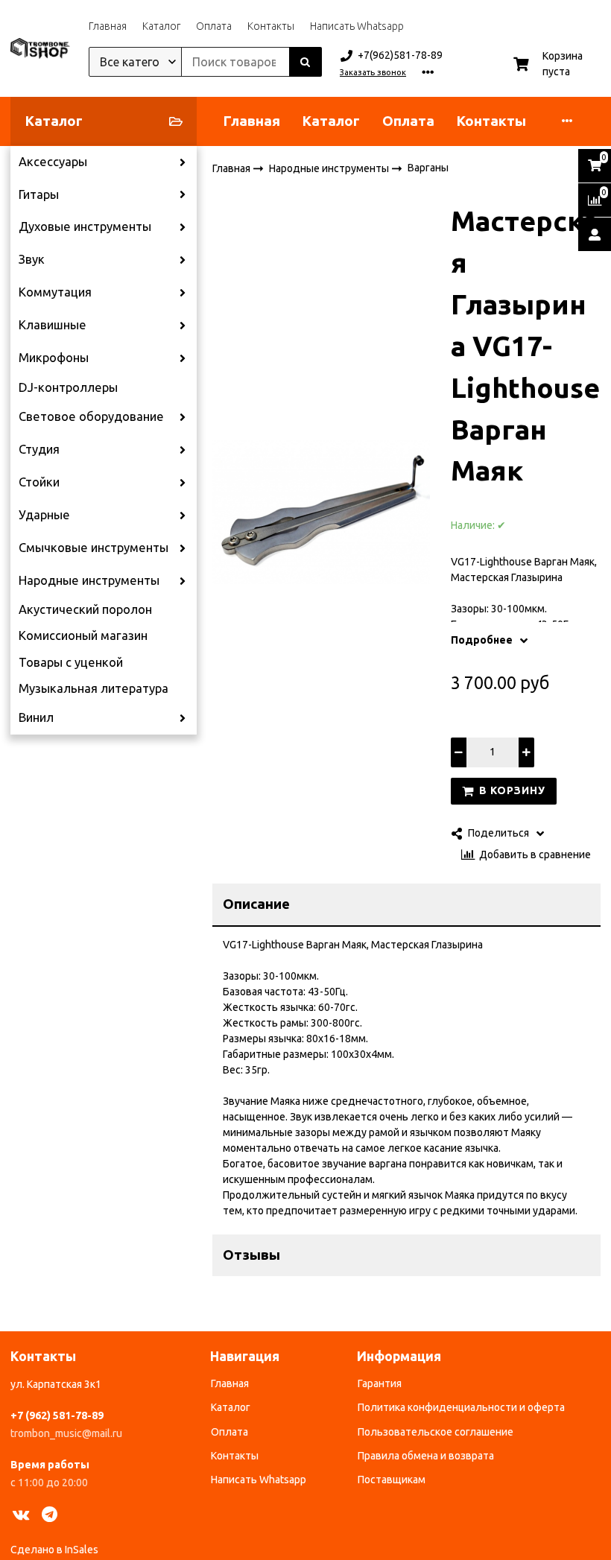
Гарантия (380, 1383)
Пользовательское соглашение (435, 1432)
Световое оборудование (91, 416)
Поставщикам (391, 1480)
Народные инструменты (89, 580)
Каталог (161, 26)
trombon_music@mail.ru (66, 1433)
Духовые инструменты (85, 226)
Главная (108, 26)
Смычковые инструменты (93, 547)
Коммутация (55, 292)
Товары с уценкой (71, 662)
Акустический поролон (85, 609)
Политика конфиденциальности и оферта (461, 1407)
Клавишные (52, 325)
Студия (39, 449)
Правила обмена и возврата (426, 1456)
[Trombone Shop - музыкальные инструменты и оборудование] (40, 48)
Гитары (39, 194)
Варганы (428, 168)
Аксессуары (53, 161)
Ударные (44, 514)
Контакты (270, 26)
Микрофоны (54, 357)
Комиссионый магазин (83, 635)
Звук (32, 259)
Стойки (39, 482)
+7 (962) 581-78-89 (57, 1415)
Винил (36, 717)
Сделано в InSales (54, 1550)
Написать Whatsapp (357, 26)
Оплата (214, 26)
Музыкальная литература (93, 688)
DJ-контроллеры (68, 387)
